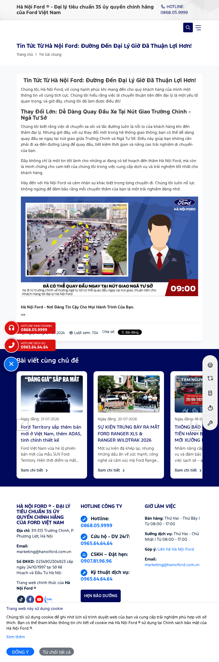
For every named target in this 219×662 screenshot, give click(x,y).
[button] (22, 425)
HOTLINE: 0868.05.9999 (174, 10)
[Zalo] (49, 600)
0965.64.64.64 (96, 544)
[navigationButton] (198, 27)
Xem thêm (15, 637)
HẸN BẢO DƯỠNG (100, 596)
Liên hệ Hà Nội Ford (176, 549)
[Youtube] (39, 600)
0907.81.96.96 (96, 561)
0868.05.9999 (96, 526)
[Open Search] (188, 27)
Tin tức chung (50, 54)
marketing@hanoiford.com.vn (172, 565)
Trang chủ (25, 54)
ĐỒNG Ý (20, 653)
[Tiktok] (21, 600)
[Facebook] (30, 600)
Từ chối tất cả (57, 653)
